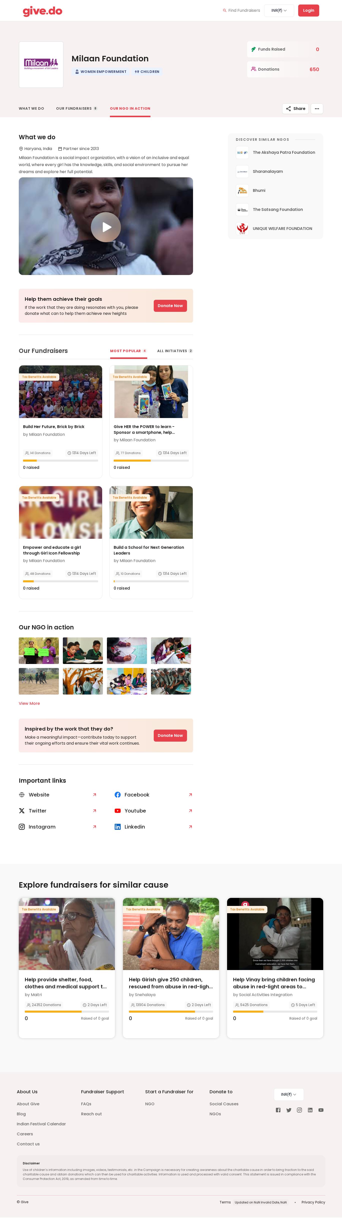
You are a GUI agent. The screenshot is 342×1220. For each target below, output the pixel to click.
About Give (28, 1104)
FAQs (86, 1104)
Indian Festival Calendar (41, 1124)
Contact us (28, 1144)
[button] (100, 72)
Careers (25, 1134)
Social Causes (224, 1104)
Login (308, 10)
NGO (149, 1104)
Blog (21, 1114)
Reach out (91, 1114)
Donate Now (170, 306)
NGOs (215, 1114)
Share (299, 108)
